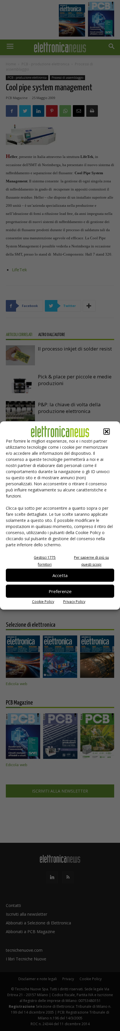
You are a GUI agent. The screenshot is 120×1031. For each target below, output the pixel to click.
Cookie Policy (43, 601)
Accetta (60, 575)
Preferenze (60, 591)
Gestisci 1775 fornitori (45, 561)
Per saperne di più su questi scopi (91, 561)
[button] (107, 431)
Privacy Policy (74, 601)
